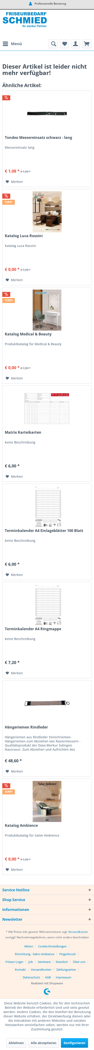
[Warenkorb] (86, 43)
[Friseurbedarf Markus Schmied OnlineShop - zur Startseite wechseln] (24, 24)
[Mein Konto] (75, 43)
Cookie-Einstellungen (52, 946)
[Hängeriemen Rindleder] (47, 703)
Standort (62, 962)
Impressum (63, 977)
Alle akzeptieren (43, 1043)
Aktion (28, 946)
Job (30, 962)
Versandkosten (78, 932)
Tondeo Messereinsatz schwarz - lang (38, 137)
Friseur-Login (14, 962)
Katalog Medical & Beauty (28, 334)
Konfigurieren (74, 1043)
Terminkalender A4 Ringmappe (33, 629)
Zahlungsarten (66, 969)
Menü (16, 43)
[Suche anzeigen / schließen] (53, 43)
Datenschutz (31, 977)
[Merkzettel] (64, 43)
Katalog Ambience (21, 825)
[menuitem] (12, 43)
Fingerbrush (67, 954)
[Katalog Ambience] (47, 801)
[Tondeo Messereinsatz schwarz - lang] (47, 113)
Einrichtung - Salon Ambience (34, 954)
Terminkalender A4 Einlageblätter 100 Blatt (44, 530)
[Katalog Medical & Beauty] (47, 310)
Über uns (79, 962)
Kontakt (20, 969)
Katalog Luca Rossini (24, 235)
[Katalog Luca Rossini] (47, 211)
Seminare (44, 962)
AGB (48, 977)
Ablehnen (16, 1043)
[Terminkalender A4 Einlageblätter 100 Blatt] (47, 506)
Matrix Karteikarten (23, 432)
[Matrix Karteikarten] (47, 408)
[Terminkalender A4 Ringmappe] (47, 604)
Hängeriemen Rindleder (26, 727)
